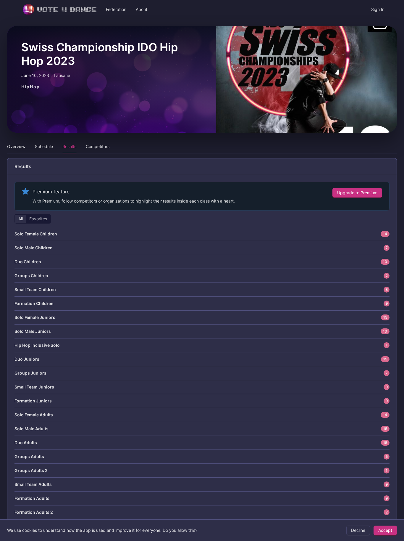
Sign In (377, 9)
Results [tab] (69, 146)
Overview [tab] (16, 146)
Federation (116, 9)
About (141, 9)
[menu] (202, 9)
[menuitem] (58, 9)
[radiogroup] (32, 219)
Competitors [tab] (97, 146)
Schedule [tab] (44, 146)
